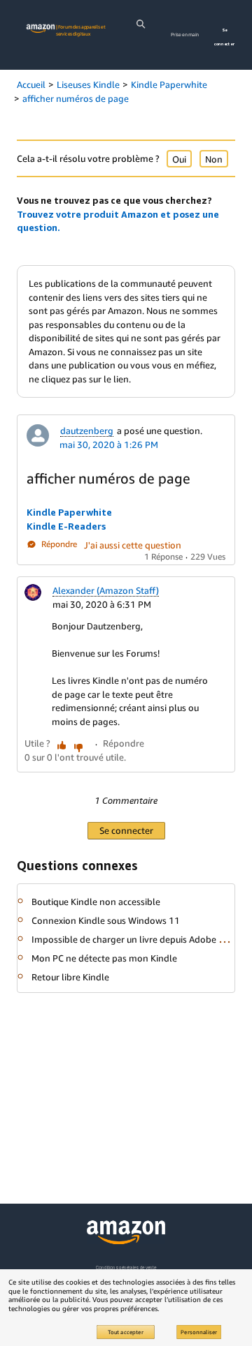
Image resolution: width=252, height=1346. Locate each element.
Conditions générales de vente (126, 1267)
